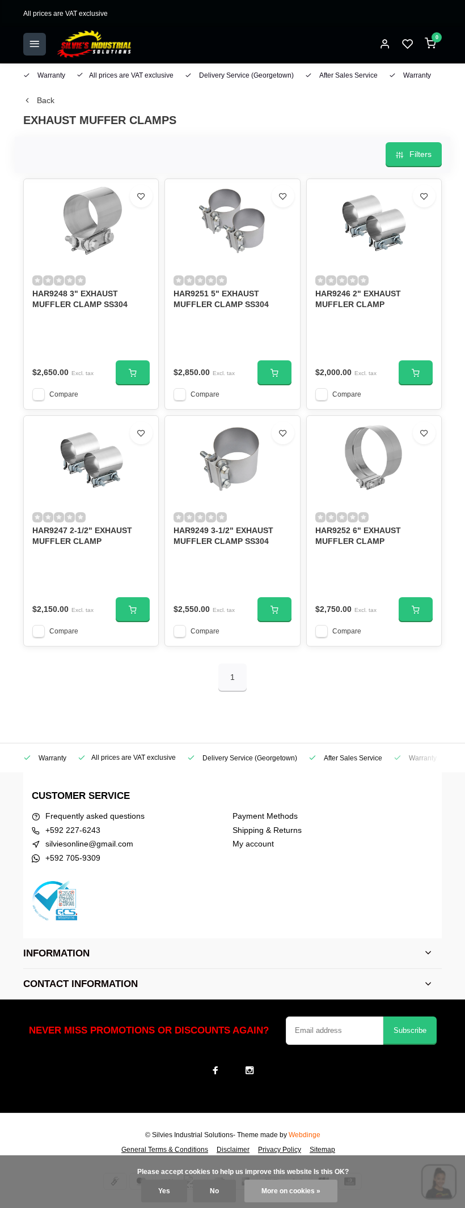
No (214, 1191)
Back (45, 100)
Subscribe (410, 1030)
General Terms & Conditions (164, 1150)
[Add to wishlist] (141, 196)
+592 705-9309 (72, 857)
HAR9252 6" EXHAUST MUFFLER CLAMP (358, 536)
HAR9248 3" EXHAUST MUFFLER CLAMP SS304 (80, 299)
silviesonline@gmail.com (89, 843)
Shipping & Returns (267, 830)
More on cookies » (290, 1191)
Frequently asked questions (95, 815)
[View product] (133, 372)
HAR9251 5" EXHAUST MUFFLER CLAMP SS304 (221, 299)
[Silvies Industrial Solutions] (94, 44)
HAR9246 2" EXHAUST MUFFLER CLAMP (358, 299)
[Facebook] (215, 1070)
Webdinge (304, 1135)
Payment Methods (265, 815)
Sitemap (322, 1150)
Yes (164, 1191)
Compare (63, 394)
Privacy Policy (279, 1150)
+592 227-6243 (72, 830)
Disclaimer (233, 1150)
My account (253, 843)
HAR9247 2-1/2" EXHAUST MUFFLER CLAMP (82, 536)
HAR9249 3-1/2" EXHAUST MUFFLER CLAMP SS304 (223, 536)
